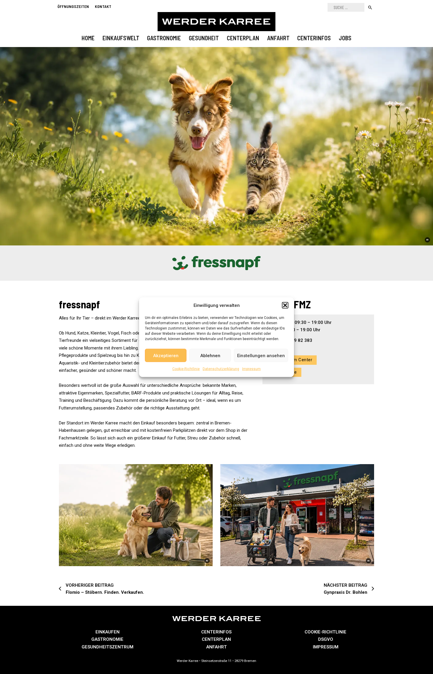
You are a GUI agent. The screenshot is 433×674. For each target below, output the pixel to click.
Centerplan (243, 37)
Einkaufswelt (121, 37)
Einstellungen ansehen (261, 355)
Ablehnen (210, 355)
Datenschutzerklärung (221, 369)
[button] (285, 305)
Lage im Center (296, 359)
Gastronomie (164, 37)
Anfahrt (278, 37)
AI (427, 239)
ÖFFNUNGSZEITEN (73, 6)
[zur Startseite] (216, 21)
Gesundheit (204, 37)
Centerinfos (314, 37)
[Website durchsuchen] (370, 7)
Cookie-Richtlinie (186, 369)
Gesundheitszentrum (107, 647)
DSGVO (325, 639)
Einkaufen (107, 632)
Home (88, 37)
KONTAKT (103, 6)
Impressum (251, 369)
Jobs (345, 37)
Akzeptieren (166, 355)
